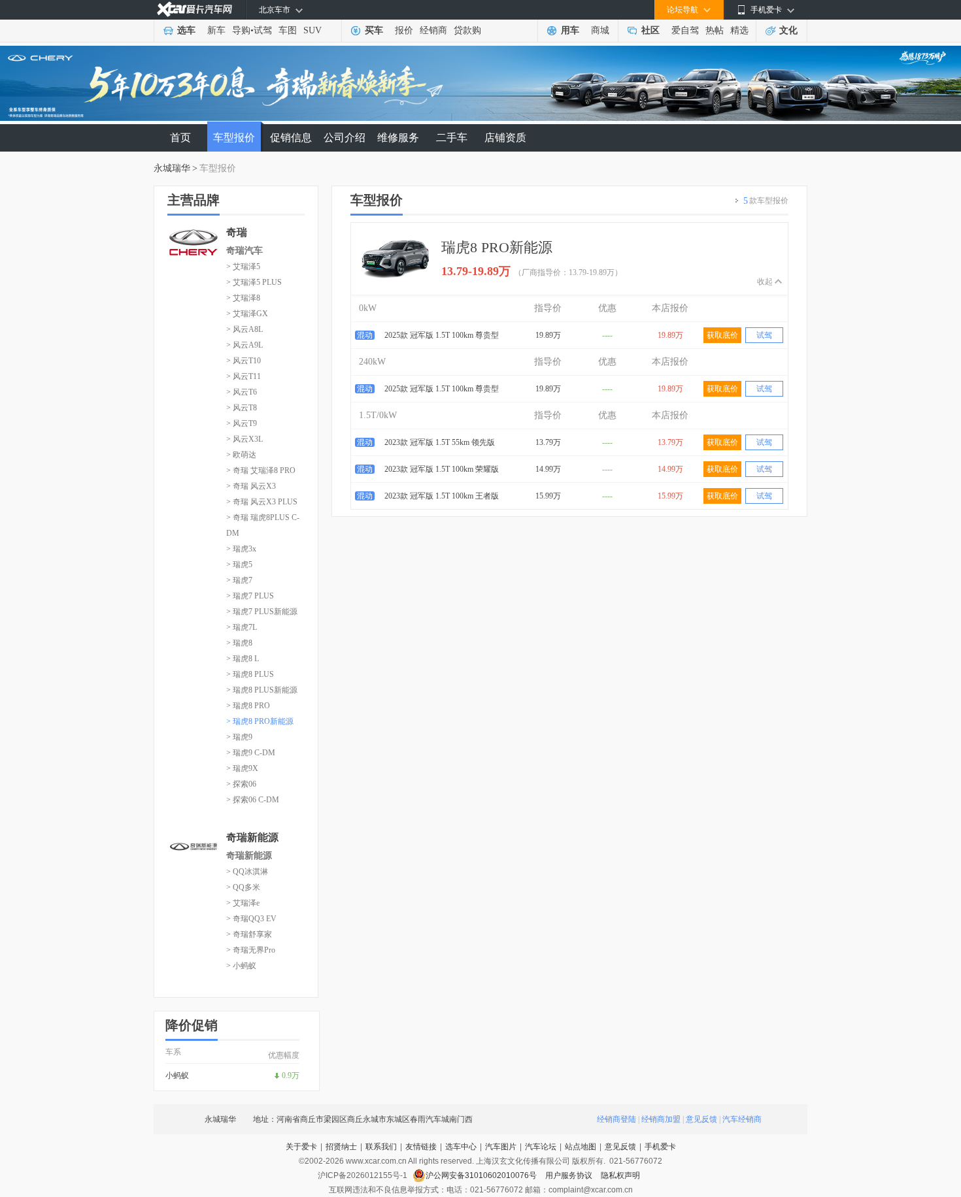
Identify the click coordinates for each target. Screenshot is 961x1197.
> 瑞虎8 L (242, 658)
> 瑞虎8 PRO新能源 (260, 721)
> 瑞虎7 (239, 580)
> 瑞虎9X (242, 768)
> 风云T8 (241, 407)
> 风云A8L (244, 329)
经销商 (433, 30)
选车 (186, 30)
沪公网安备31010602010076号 (482, 1175)
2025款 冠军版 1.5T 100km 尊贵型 (441, 335)
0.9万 (290, 1075)
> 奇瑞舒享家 (249, 934)
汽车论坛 (540, 1146)
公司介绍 (344, 137)
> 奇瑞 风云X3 (251, 486)
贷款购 (467, 30)
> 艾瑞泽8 (243, 298)
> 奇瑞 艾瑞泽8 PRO (260, 470)
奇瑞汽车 (244, 250)
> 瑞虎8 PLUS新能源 (261, 690)
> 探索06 (241, 784)
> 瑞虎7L (241, 627)
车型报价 (234, 137)
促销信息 (291, 137)
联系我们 (381, 1146)
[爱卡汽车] (194, 9)
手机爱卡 (660, 1146)
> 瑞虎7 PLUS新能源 (261, 611)
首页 (180, 137)
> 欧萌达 (241, 454)
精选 (739, 30)
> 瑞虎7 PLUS (250, 595)
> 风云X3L (244, 439)
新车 (216, 30)
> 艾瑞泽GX (247, 313)
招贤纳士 (341, 1146)
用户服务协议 (569, 1175)
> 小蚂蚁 (241, 965)
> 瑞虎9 (239, 737)
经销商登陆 (616, 1119)
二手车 (451, 137)
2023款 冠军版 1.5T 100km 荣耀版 (441, 469)
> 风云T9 (241, 423)
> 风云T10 (243, 360)
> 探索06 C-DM (252, 799)
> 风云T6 (241, 392)
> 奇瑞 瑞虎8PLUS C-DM (262, 525)
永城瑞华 (172, 168)
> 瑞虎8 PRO (248, 705)
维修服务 (398, 137)
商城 (600, 30)
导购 (241, 30)
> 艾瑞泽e (243, 903)
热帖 (714, 30)
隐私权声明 (620, 1175)
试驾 (263, 30)
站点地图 (580, 1146)
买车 (374, 30)
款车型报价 (765, 201)
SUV (312, 30)
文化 (788, 30)
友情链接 (421, 1146)
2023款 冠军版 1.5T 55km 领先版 (439, 442)
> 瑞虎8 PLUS (250, 674)
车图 (287, 30)
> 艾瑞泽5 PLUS (254, 282)
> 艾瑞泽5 (243, 266)
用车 (570, 30)
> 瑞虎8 (239, 643)
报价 (404, 30)
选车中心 (461, 1146)
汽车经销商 (742, 1119)
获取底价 (722, 335)
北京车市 (274, 9)
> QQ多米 (243, 887)
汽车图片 (500, 1146)
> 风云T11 (243, 376)
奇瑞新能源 (249, 856)
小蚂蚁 (177, 1075)
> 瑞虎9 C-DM (250, 752)
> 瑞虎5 (239, 564)
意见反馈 (701, 1119)
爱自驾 (685, 30)
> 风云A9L (244, 345)
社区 (650, 30)
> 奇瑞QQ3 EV (251, 918)
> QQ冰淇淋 (247, 871)
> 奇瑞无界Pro (250, 950)
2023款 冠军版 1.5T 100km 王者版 (441, 495)
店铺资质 (505, 137)
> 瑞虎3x (241, 548)
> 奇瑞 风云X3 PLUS (261, 501)
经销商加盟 (661, 1119)
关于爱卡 (301, 1146)
